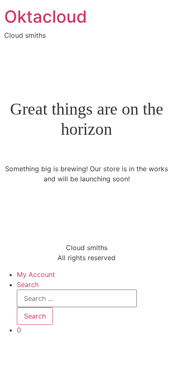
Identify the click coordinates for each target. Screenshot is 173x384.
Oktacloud (45, 16)
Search (28, 284)
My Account (36, 274)
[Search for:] (77, 298)
